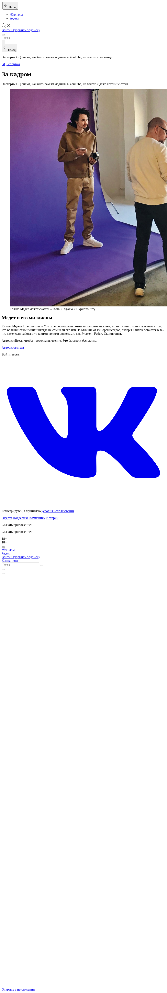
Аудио (14, 18)
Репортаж (13, 64)
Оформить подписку (25, 30)
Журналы (16, 14)
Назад (11, 7)
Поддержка (21, 518)
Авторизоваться (13, 347)
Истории (52, 518)
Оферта (7, 518)
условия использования (58, 511)
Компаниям (37, 518)
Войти (6, 30)
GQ (4, 64)
